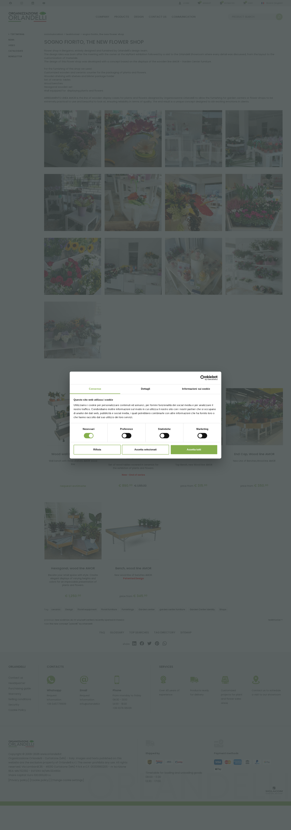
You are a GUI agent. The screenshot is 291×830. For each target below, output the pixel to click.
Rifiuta (97, 449)
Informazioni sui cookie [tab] (196, 388)
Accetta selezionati (145, 449)
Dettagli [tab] (145, 388)
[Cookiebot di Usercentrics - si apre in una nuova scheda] (203, 377)
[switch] (126, 435)
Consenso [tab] (95, 388)
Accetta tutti (194, 449)
